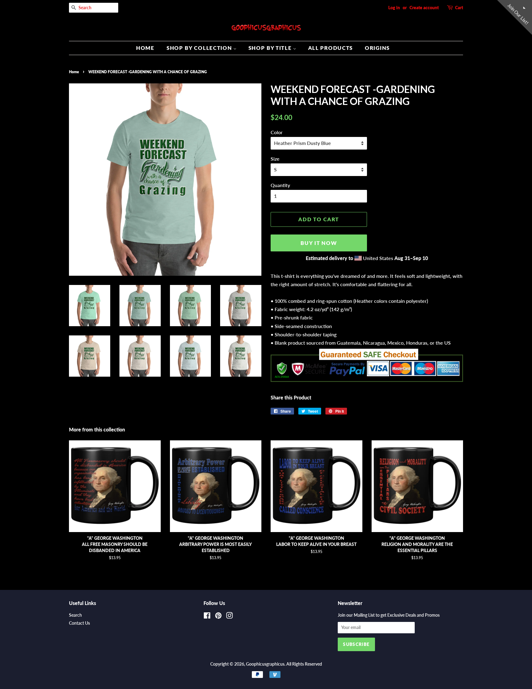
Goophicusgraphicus (265, 664)
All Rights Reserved (304, 664)
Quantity (280, 185)
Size (275, 159)
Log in (394, 7)
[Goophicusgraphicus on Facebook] (207, 616)
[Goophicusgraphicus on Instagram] (229, 616)
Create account (424, 7)
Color (277, 132)
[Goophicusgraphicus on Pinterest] (218, 616)
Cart (459, 7)
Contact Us (79, 623)
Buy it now (318, 243)
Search (75, 615)
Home (74, 72)
